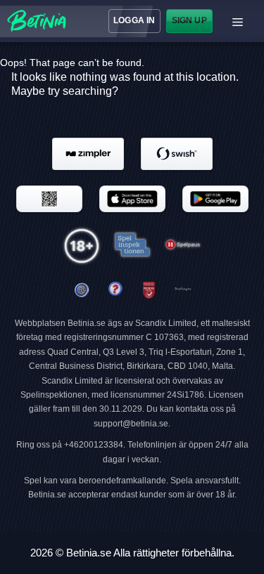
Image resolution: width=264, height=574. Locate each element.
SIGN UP (188, 20)
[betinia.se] (115, 290)
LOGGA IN (134, 20)
